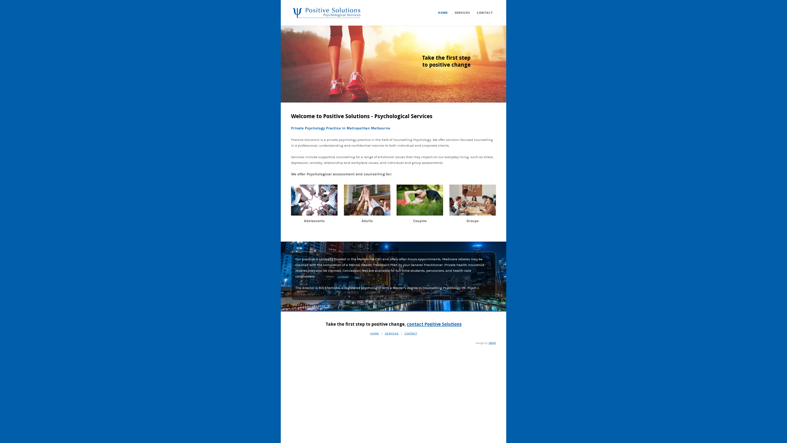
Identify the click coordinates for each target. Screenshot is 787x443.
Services (462, 13)
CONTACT (411, 333)
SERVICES (392, 333)
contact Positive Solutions (434, 324)
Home (443, 13)
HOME (374, 333)
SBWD (492, 343)
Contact (485, 13)
